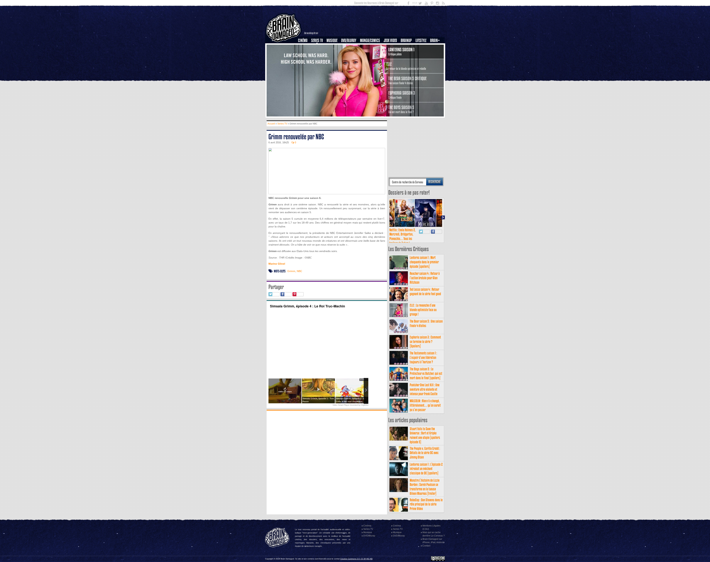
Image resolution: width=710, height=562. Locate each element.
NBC (299, 271)
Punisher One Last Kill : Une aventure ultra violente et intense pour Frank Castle (424, 389)
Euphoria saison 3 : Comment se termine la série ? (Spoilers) (425, 341)
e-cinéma (304, 59)
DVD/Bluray (348, 40)
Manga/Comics (370, 40)
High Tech (422, 59)
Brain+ (435, 40)
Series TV (317, 40)
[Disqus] (326, 462)
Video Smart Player (341, 405)
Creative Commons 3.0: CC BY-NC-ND (356, 559)
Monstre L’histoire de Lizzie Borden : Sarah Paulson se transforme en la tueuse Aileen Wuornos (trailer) (424, 487)
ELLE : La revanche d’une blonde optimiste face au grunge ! (423, 309)
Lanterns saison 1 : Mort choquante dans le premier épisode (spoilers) (424, 262)
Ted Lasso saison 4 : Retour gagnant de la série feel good (425, 291)
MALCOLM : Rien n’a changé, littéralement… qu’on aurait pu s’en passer (425, 405)
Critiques (304, 47)
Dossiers (304, 53)
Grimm (291, 271)
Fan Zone (436, 47)
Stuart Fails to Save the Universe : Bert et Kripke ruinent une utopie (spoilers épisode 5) (425, 435)
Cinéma (302, 40)
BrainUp (406, 40)
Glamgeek (422, 53)
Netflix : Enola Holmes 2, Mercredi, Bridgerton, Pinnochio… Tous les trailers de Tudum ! (402, 236)
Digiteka (364, 405)
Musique (332, 40)
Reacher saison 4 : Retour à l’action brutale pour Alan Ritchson (425, 277)
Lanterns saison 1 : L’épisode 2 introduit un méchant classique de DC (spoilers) (426, 468)
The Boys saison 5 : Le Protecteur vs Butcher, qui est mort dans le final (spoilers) (426, 373)
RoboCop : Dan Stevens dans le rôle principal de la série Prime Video (426, 504)
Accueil (271, 123)
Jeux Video (390, 40)
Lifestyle (420, 40)
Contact (426, 545)
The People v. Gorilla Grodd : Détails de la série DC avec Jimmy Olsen (425, 452)
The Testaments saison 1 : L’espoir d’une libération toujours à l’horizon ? (423, 357)
